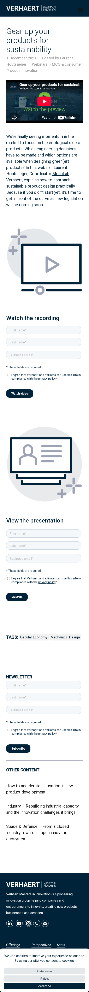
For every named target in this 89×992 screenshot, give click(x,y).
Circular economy (33, 637)
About (61, 945)
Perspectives (41, 945)
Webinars (40, 64)
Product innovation (22, 70)
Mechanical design (65, 637)
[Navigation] (80, 10)
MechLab (60, 173)
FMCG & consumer (65, 64)
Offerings (13, 945)
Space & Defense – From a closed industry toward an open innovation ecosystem (38, 832)
